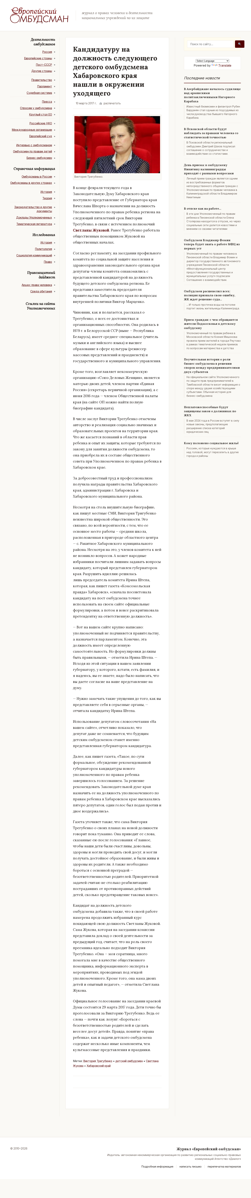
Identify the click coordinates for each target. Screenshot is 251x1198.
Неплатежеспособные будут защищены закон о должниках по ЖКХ (210, 411)
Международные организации (32, 130)
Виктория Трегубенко (97, 1061)
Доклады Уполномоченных (34, 217)
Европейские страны (38, 58)
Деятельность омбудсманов (43, 41)
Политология (43, 249)
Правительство (41, 80)
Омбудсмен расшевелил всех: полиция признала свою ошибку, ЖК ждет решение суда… (209, 295)
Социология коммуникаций (34, 255)
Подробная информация (157, 1166)
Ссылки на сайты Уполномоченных (40, 305)
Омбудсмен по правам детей (32, 151)
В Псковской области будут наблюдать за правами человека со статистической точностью (211, 133)
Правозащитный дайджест (41, 274)
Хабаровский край (99, 1066)
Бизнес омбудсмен (39, 158)
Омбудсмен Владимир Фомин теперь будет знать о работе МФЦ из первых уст (212, 244)
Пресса (47, 101)
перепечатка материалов (224, 1166)
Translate (224, 65)
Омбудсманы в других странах (31, 183)
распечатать (112, 103)
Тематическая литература (34, 224)
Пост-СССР (44, 64)
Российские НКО (40, 123)
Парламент (44, 86)
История (46, 192)
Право (48, 262)
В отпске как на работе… (202, 208)
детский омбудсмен (129, 1061)
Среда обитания (41, 291)
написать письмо (191, 1166)
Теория (47, 198)
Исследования (44, 235)
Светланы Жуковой (91, 230)
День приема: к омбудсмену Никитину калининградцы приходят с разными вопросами (209, 169)
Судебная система (39, 93)
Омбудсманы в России (37, 176)
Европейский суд (40, 136)
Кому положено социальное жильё (211, 443)
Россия (47, 52)
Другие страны (41, 71)
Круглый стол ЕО (40, 114)
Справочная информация (34, 168)
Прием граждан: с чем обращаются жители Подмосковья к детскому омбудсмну (211, 324)
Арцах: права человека (37, 285)
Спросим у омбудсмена (36, 108)
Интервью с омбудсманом (34, 145)
